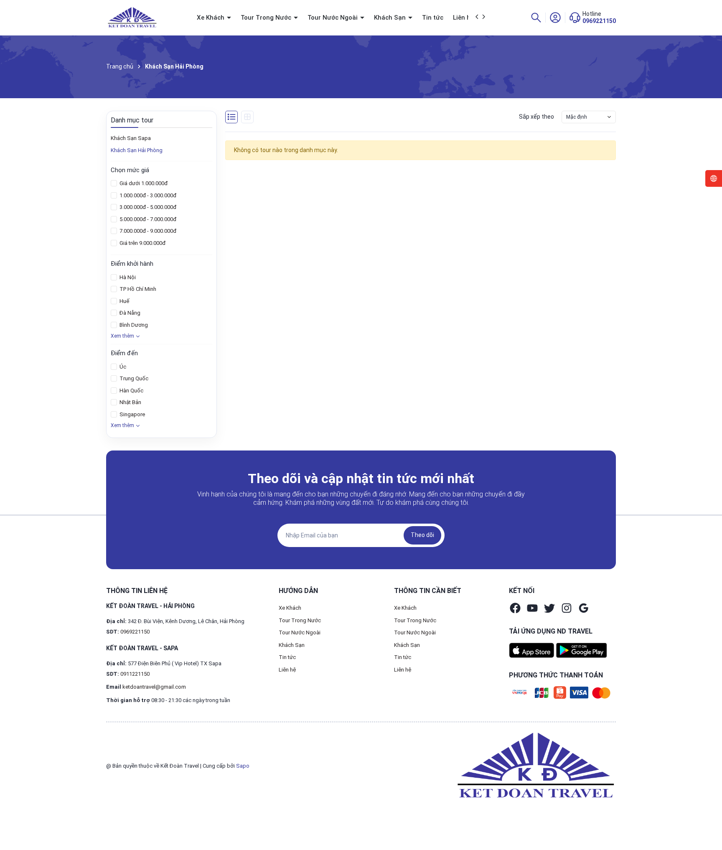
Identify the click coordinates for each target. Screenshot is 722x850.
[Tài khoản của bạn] (555, 17)
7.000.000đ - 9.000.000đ (147, 231)
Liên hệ (463, 17)
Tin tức (432, 17)
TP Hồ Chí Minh (137, 289)
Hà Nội (127, 277)
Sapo (242, 766)
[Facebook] (515, 608)
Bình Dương (133, 325)
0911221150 (135, 674)
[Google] (583, 608)
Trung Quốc (133, 378)
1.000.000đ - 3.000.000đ (147, 195)
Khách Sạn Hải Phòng (137, 150)
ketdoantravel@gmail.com (154, 687)
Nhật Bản (129, 402)
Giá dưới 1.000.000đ (143, 183)
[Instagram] (566, 608)
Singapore (131, 414)
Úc (122, 367)
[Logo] (534, 766)
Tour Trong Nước (267, 17)
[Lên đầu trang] (708, 824)
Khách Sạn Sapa (131, 138)
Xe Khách (211, 17)
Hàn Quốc (130, 390)
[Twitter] (549, 608)
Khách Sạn (390, 17)
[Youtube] (532, 608)
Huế (123, 301)
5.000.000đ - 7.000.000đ (147, 219)
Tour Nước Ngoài (333, 17)
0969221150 (599, 21)
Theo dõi (422, 535)
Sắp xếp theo (536, 116)
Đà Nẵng (129, 313)
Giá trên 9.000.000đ (141, 243)
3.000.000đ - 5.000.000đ (147, 207)
